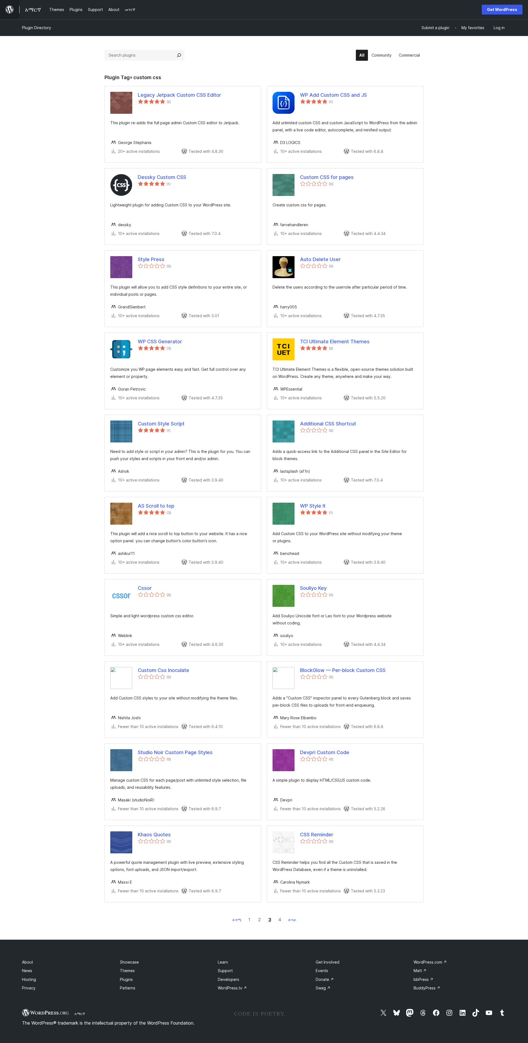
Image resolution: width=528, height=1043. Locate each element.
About (27, 962)
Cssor (145, 588)
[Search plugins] (179, 55)
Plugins (126, 979)
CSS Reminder (316, 834)
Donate (325, 979)
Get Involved (327, 962)
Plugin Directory (36, 27)
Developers (228, 979)
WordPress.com (430, 962)
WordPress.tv (232, 988)
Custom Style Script (161, 424)
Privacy (28, 988)
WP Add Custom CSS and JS (333, 95)
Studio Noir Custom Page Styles (175, 752)
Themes (127, 970)
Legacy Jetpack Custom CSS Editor (179, 95)
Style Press (151, 259)
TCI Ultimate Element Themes (335, 341)
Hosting (29, 979)
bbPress (423, 979)
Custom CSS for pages (327, 177)
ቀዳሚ (236, 919)
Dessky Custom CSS (162, 177)
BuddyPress (427, 988)
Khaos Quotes (154, 834)
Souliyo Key (313, 588)
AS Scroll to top (156, 506)
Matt (420, 970)
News (27, 970)
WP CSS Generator (160, 341)
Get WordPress (502, 9)
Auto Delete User (320, 259)
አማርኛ (80, 1013)
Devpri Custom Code (324, 752)
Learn (223, 962)
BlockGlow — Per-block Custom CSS (343, 670)
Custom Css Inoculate (163, 670)
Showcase (129, 962)
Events (322, 970)
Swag (323, 988)
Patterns (127, 988)
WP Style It (313, 506)
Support (225, 970)
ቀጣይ (292, 919)
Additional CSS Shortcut (328, 424)
